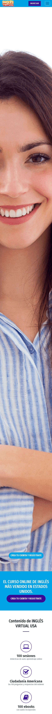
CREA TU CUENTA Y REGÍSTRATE (26, 555)
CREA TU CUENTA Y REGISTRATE (26, 598)
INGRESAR (34, 3)
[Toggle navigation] (47, 3)
